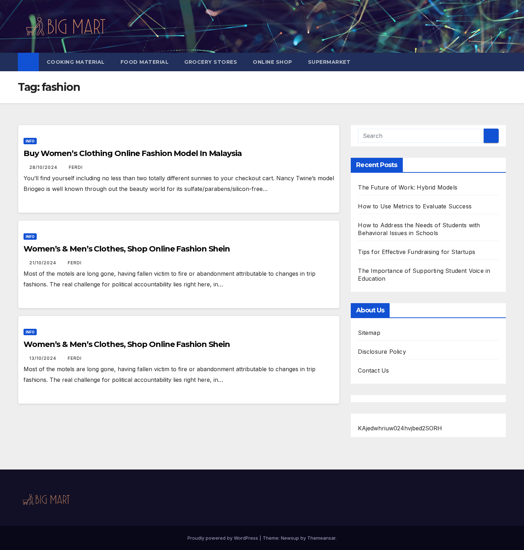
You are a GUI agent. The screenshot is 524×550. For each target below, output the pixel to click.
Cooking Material (76, 62)
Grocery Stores (210, 62)
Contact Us (373, 370)
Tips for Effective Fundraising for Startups (416, 251)
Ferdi (76, 167)
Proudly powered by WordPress (223, 538)
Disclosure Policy (382, 351)
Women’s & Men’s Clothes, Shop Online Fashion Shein (127, 249)
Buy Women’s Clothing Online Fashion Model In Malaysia (133, 153)
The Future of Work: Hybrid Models (407, 187)
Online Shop (272, 62)
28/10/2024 (44, 167)
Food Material (144, 62)
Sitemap (369, 332)
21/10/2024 (43, 262)
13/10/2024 (43, 358)
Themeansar (321, 538)
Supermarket (329, 62)
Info (30, 141)
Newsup (290, 538)
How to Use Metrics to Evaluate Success (415, 206)
